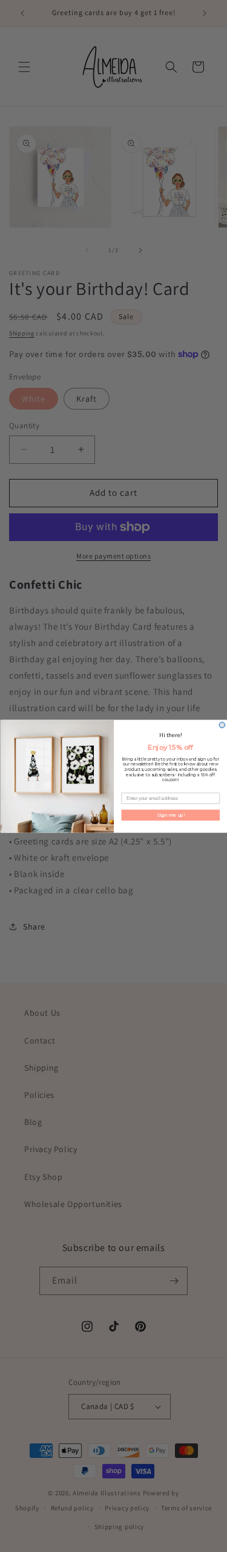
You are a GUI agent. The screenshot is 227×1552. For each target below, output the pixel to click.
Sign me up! (170, 814)
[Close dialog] (222, 725)
